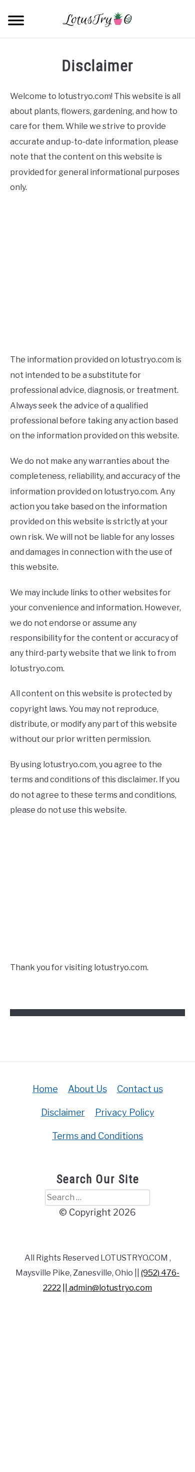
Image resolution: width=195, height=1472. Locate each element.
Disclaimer (63, 1112)
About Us (87, 1089)
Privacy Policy (124, 1112)
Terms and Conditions (97, 1136)
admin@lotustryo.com (110, 1288)
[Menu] (16, 21)
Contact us (140, 1089)
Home (45, 1089)
